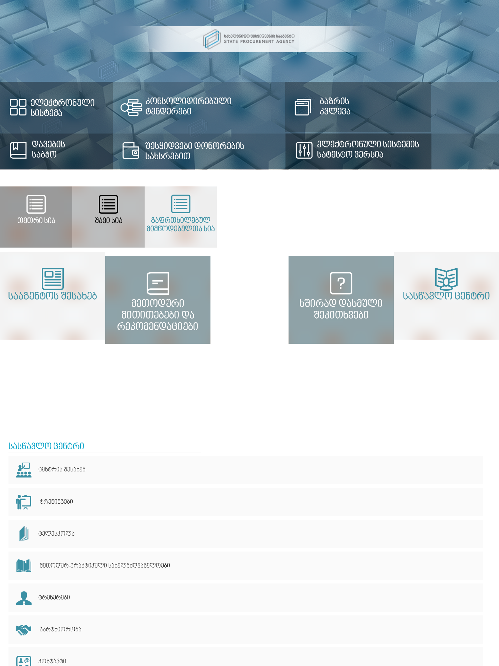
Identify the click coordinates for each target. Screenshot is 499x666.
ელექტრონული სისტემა (63, 108)
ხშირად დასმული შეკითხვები (374, 392)
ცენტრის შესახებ (62, 469)
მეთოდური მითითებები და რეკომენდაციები (125, 392)
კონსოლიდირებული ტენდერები (228, 102)
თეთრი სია (83, 221)
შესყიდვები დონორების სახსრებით (210, 152)
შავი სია (249, 221)
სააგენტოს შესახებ (124, 297)
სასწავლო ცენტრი (374, 297)
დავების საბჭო (48, 150)
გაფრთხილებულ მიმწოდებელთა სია (415, 225)
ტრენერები (54, 597)
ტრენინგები (56, 502)
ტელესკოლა (56, 534)
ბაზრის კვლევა (374, 107)
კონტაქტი (52, 661)
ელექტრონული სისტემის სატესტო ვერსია (407, 150)
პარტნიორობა (59, 629)
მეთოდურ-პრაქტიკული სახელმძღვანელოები (104, 566)
